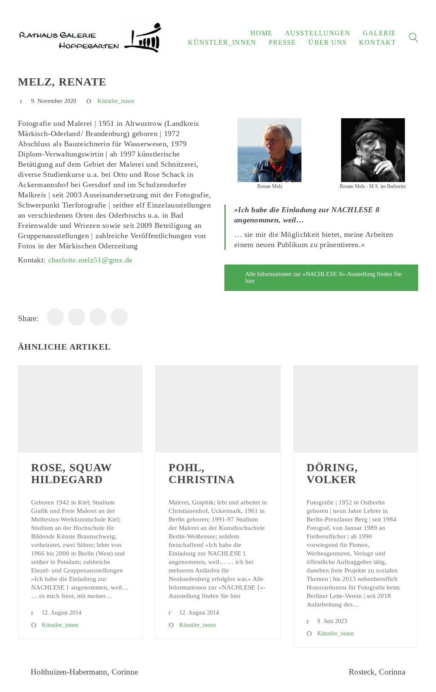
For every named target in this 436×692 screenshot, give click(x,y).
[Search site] (413, 39)
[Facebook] (55, 316)
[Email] (97, 316)
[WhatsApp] (76, 316)
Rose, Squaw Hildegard (71, 474)
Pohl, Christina (202, 474)
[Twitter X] (119, 316)
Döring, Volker (332, 474)
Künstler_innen (116, 101)
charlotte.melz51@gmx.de (90, 260)
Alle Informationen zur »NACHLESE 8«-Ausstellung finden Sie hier (323, 277)
